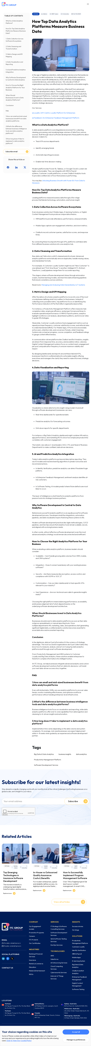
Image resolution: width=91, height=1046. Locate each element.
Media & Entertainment (37, 971)
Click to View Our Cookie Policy (19, 1040)
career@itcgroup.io (15, 946)
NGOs (31, 974)
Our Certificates (34, 943)
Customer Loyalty (78, 947)
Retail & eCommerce (36, 964)
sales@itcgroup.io (15, 943)
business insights (65, 754)
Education (32, 967)
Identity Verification (79, 950)
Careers (32, 936)
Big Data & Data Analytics (44, 754)
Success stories (77, 926)
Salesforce (54, 959)
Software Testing (78, 989)
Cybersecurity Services (59, 973)
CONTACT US (7, 968)
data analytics (81, 754)
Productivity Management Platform (47, 760)
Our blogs (75, 930)
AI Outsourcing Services (59, 963)
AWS (52, 956)
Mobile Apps (76, 957)
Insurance (32, 960)
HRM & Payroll (77, 954)
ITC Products (33, 940)
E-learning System (78, 961)
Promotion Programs (36, 933)
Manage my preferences (76, 1040)
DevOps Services (57, 945)
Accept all (76, 1032)
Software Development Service (46, 765)
